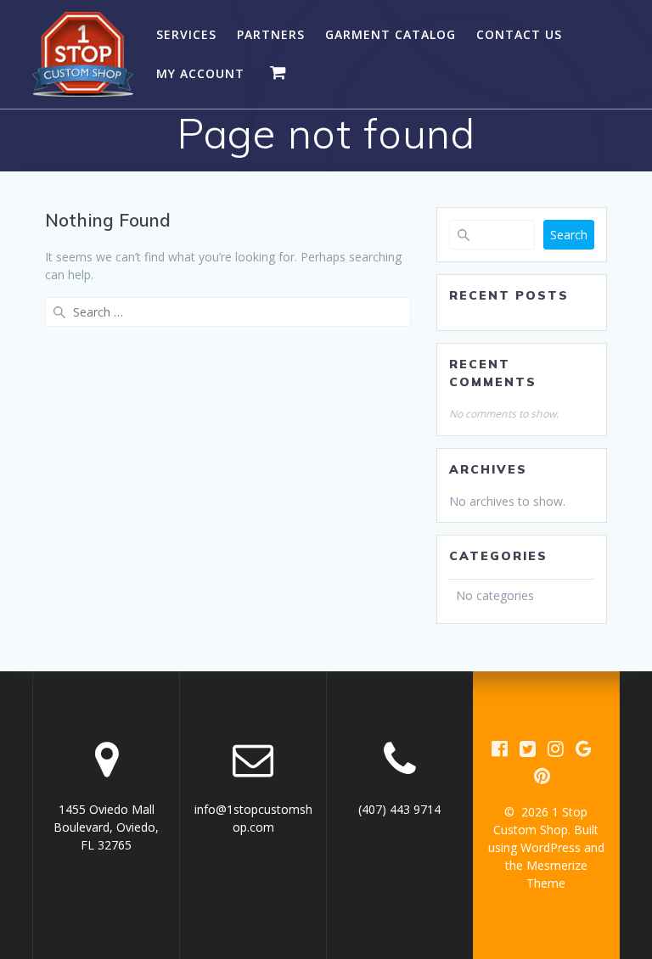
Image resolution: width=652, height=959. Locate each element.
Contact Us (519, 34)
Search (568, 235)
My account (200, 73)
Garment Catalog (390, 34)
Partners (271, 34)
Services (186, 34)
